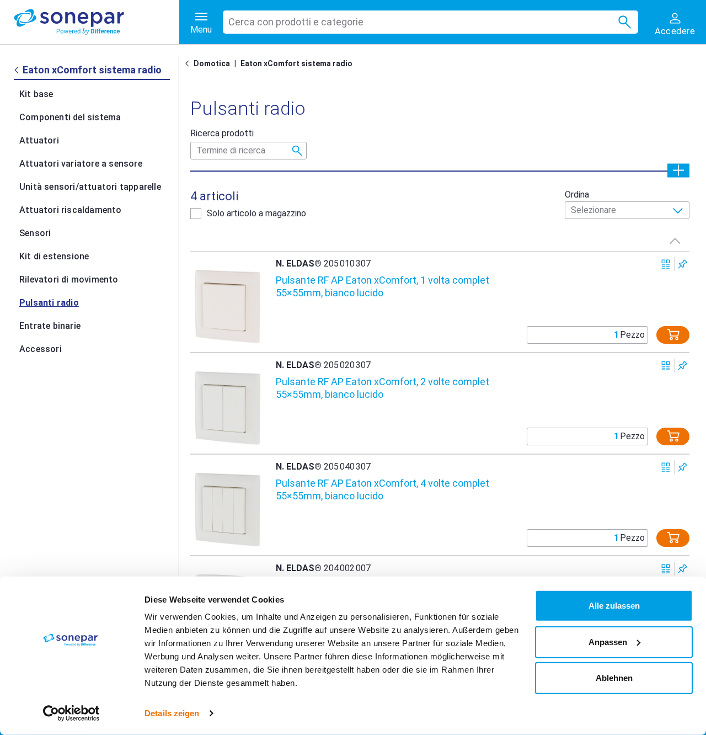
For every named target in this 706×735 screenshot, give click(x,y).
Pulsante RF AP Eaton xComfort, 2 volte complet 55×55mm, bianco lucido (382, 388)
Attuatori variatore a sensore (80, 163)
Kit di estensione (54, 256)
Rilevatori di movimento (69, 279)
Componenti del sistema (70, 117)
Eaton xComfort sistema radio (296, 63)
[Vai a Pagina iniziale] (189, 63)
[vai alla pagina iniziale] (96, 22)
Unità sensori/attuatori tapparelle (90, 187)
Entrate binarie (50, 326)
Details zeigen (172, 713)
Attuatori (39, 140)
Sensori (35, 233)
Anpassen (608, 641)
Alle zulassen (614, 605)
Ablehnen (614, 678)
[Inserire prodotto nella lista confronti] (666, 264)
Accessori (40, 349)
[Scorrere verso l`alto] (675, 241)
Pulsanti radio (49, 302)
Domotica (212, 63)
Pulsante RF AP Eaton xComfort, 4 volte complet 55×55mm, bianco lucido (382, 489)
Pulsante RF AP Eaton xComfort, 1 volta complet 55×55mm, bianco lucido (382, 286)
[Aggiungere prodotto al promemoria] (682, 264)
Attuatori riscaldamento (70, 210)
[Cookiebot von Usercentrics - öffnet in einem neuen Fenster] (71, 713)
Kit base (36, 94)
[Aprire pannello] (678, 170)
